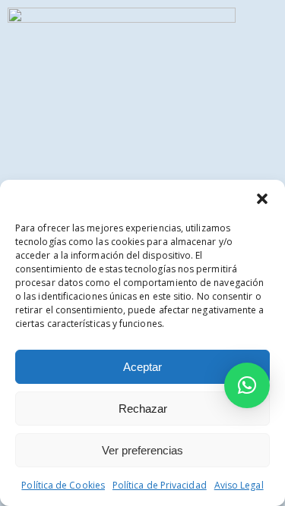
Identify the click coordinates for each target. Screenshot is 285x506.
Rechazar (143, 408)
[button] (262, 198)
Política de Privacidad (159, 485)
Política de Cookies (63, 485)
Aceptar (142, 366)
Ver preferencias (142, 450)
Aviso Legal (239, 485)
